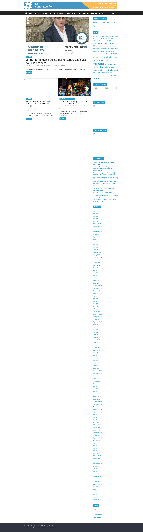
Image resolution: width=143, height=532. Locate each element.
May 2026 (95, 216)
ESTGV (109, 54)
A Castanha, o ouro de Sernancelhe (102, 192)
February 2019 (97, 425)
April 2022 (95, 332)
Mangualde (98, 63)
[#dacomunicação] (26, 13)
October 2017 (96, 466)
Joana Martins (40, 65)
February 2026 (97, 224)
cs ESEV (73, 105)
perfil (116, 70)
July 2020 (95, 383)
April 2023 (95, 304)
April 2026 (95, 218)
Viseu (64, 108)
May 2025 (95, 244)
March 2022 (96, 334)
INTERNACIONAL (70, 13)
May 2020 (95, 389)
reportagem (101, 72)
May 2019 (95, 417)
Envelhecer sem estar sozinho (101, 186)
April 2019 (95, 420)
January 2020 (96, 399)
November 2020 (97, 373)
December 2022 (97, 314)
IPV (102, 60)
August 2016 (96, 487)
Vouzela (96, 79)
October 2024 (96, 262)
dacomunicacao (70, 99)
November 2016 (97, 479)
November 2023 (97, 288)
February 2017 (97, 476)
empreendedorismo (108, 48)
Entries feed (96, 512)
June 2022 (95, 327)
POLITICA (85, 13)
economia (100, 48)
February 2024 (97, 280)
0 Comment (48, 65)
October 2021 (96, 347)
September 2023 (97, 293)
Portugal (95, 72)
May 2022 (95, 329)
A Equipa (101, 13)
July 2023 (95, 296)
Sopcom (111, 72)
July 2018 (95, 443)
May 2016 (95, 494)
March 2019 (96, 422)
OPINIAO (79, 13)
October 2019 (96, 407)
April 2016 (95, 497)
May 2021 (95, 358)
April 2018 (95, 450)
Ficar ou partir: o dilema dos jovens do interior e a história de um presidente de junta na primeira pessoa (105, 168)
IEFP (97, 57)
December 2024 (97, 257)
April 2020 (95, 391)
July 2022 (95, 324)
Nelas (97, 70)
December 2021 (97, 342)
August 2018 (96, 440)
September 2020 (97, 378)
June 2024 (95, 270)
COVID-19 (107, 43)
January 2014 (96, 499)
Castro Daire (100, 38)
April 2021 (95, 360)
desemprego (115, 46)
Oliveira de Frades (106, 70)
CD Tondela (107, 38)
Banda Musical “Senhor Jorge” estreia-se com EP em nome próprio (38, 103)
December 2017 (97, 461)
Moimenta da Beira (110, 64)
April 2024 (95, 275)
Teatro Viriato (64, 65)
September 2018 (97, 438)
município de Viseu (101, 67)
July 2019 (95, 412)
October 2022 (96, 319)
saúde (107, 72)
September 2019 (97, 409)
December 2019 (97, 401)
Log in (94, 509)
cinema (109, 41)
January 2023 (96, 311)
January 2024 (96, 283)
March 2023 (96, 306)
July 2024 (95, 267)
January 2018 (96, 458)
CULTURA (36, 13)
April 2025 (95, 247)
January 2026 (96, 226)
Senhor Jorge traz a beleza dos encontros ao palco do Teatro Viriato (56, 61)
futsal (94, 57)
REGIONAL (44, 13)
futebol (114, 54)
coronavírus (99, 43)
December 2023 (97, 285)
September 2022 (97, 322)
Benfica (112, 36)
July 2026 (95, 211)
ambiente (107, 36)
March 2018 (96, 453)
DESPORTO (52, 13)
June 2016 (95, 492)
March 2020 (96, 394)
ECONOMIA (60, 13)
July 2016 (95, 489)
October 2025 (96, 234)
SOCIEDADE (93, 13)
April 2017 (95, 471)
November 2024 (97, 260)
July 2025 (95, 239)
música (27, 110)
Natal (94, 70)
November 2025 (97, 231)
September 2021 (97, 350)
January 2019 (96, 427)
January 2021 (96, 368)
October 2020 (96, 376)
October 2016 (96, 481)
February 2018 (97, 456)
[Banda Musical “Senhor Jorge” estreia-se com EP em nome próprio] (40, 79)
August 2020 (96, 381)
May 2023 (95, 301)
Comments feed (97, 514)
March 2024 (96, 278)
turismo (95, 76)
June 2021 (95, 355)
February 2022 (97, 337)
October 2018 (96, 435)
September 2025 (97, 237)
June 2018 (95, 445)
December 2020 (97, 371)
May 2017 (95, 468)
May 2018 (95, 448)
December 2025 (97, 229)
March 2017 (96, 474)
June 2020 (95, 386)
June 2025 (95, 242)
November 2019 (97, 404)
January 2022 (96, 340)
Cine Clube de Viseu (101, 40)
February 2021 (97, 365)
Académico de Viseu (99, 36)
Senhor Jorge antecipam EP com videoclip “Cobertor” (73, 102)
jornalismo (107, 61)
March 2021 (96, 363)
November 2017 (97, 463)
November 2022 (97, 316)
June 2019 (95, 414)
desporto (95, 48)
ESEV (30, 13)
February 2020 (97, 396)
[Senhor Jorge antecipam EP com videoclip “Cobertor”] (74, 79)
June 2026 (95, 213)
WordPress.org (97, 517)
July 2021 (95, 353)
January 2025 (96, 255)
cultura (112, 43)
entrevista (102, 51)
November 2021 (97, 345)
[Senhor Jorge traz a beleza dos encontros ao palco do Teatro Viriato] (57, 18)
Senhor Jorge (57, 65)
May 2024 (95, 273)
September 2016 (97, 484)
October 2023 (96, 291)
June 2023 (95, 298)
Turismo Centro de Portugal (105, 76)
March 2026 (96, 221)
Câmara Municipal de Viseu (102, 46)
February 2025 (97, 252)
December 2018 (97, 430)
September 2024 (97, 265)
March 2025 (96, 249)
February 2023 (97, 309)
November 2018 (97, 432)
